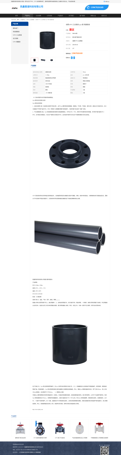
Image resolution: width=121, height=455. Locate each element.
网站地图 (38, 452)
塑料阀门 (15, 28)
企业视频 (38, 15)
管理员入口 (33, 452)
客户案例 (82, 15)
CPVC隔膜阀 (16, 42)
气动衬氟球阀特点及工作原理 (60, 437)
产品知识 (60, 15)
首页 (16, 15)
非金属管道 (16, 31)
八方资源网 (22, 452)
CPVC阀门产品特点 (41, 437)
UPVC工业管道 (30, 19)
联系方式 (104, 15)
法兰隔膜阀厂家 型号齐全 (100, 437)
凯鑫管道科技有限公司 (30, 447)
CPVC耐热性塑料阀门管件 (21, 437)
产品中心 (27, 15)
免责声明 (27, 452)
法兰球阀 (15, 38)
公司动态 (49, 15)
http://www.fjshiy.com (38, 409)
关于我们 (71, 15)
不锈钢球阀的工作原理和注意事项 (80, 437)
